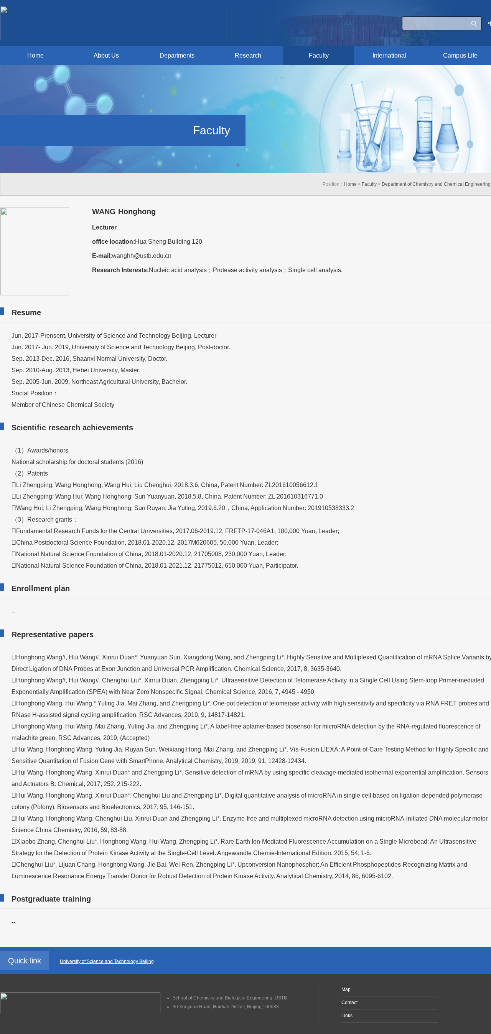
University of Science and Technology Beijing (107, 961)
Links (347, 1015)
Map (346, 989)
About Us (106, 55)
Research (248, 55)
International (389, 55)
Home (35, 55)
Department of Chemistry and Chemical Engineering (436, 184)
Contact (349, 1002)
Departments (177, 55)
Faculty (319, 55)
